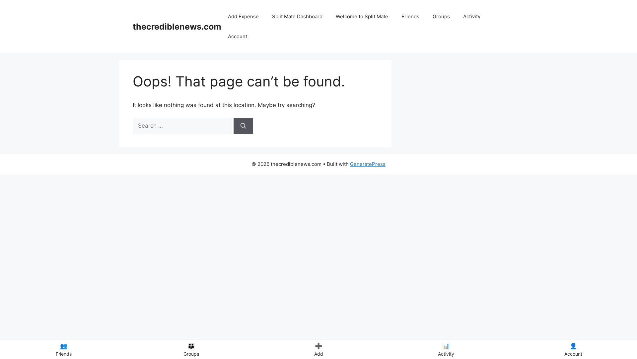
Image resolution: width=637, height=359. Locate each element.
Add (318, 349)
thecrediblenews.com (177, 27)
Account (237, 36)
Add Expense (243, 16)
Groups (441, 16)
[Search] (243, 126)
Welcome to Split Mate (362, 16)
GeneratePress (368, 164)
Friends (410, 16)
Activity (471, 16)
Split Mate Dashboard (297, 16)
